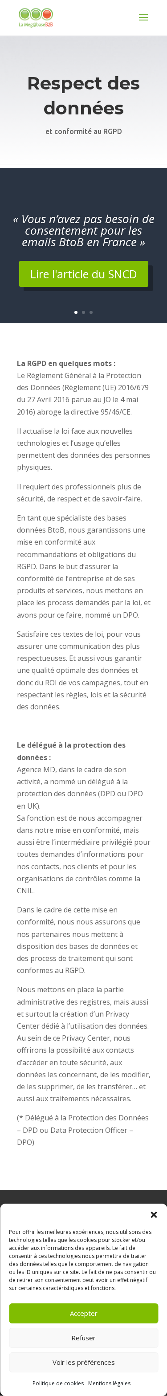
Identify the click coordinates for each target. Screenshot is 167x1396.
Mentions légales (109, 1383)
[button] (153, 1214)
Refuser (83, 1337)
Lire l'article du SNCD (83, 273)
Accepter (84, 1313)
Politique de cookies (58, 1383)
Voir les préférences (84, 1362)
